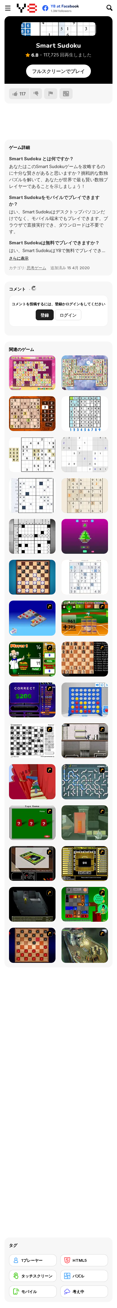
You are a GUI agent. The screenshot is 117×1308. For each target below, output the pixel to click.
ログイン (68, 315)
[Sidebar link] (8, 8)
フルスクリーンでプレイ (58, 71)
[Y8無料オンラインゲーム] (27, 8)
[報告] (50, 93)
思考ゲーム (36, 267)
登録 (44, 315)
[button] (18, 258)
